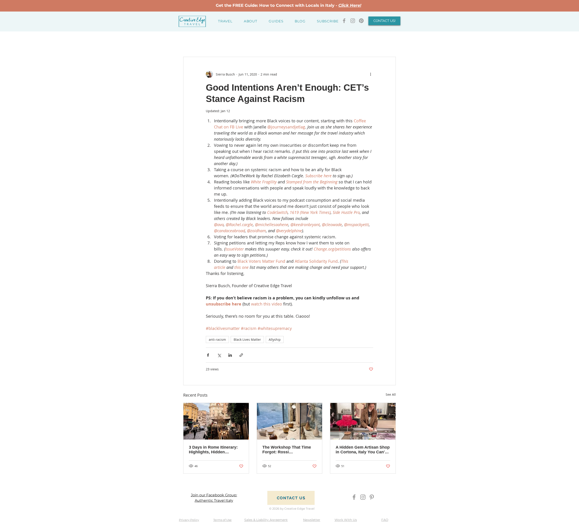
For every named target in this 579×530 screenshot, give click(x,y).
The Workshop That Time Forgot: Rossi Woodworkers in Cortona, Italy (287, 449)
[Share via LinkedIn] (230, 355)
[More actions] (370, 74)
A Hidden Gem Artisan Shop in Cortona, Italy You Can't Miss (363, 449)
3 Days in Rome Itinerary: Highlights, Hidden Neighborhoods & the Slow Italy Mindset (215, 449)
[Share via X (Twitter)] (219, 355)
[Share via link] (241, 355)
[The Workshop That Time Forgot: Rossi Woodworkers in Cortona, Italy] (289, 421)
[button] (225, 21)
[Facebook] (354, 497)
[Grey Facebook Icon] (344, 21)
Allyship (275, 339)
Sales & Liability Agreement (266, 520)
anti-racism (217, 339)
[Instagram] (362, 497)
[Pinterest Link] (361, 21)
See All (391, 394)
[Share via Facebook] (208, 355)
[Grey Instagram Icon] (353, 21)
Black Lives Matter (247, 339)
